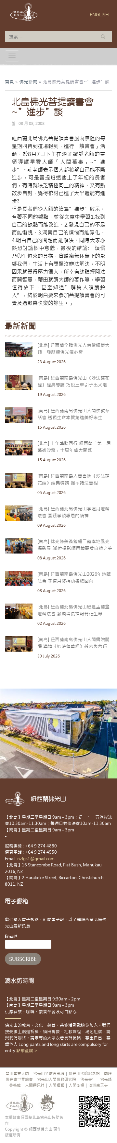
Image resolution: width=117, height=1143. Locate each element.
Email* (11, 936)
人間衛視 (76, 1085)
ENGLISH (99, 15)
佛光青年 (88, 1079)
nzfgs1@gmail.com (36, 859)
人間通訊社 (35, 1085)
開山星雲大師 (17, 1073)
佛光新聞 (28, 82)
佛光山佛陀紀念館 (84, 1073)
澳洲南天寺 (98, 1085)
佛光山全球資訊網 (48, 1073)
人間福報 (56, 1085)
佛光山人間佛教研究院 (56, 1079)
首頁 (9, 82)
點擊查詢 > (26, 1050)
